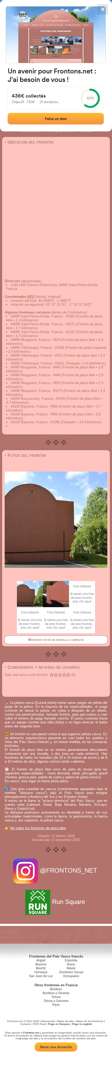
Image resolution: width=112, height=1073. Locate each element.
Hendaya (40, 972)
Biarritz (41, 968)
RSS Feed (39, 1024)
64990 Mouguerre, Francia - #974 (35, 340)
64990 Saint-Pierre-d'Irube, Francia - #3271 (43, 324)
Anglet (40, 960)
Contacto (25, 1024)
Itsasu (71, 964)
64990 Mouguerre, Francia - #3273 (36, 391)
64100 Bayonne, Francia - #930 (34, 414)
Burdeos (56, 989)
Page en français (59, 1024)
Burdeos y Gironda (56, 993)
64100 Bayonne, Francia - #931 (34, 406)
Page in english (82, 1024)
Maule (71, 968)
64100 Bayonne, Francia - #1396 (35, 422)
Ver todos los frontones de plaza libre (38, 828)
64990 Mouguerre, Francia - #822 (35, 383)
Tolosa (56, 997)
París (56, 1005)
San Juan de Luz (41, 976)
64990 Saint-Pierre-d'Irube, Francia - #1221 (43, 332)
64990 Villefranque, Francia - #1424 (37, 348)
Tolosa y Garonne (56, 1001)
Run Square (68, 901)
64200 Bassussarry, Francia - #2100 (38, 399)
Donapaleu (71, 976)
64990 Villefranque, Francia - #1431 (37, 363)
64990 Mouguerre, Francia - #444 (35, 375)
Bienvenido (48, 1021)
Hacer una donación (56, 1047)
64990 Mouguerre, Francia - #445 (35, 367)
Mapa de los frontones (89, 1021)
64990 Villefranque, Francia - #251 (36, 355)
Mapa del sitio (65, 1021)
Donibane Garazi (71, 972)
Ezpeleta (71, 960)
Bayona (40, 964)
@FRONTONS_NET (68, 870)
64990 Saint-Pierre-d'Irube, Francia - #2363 (43, 316)
